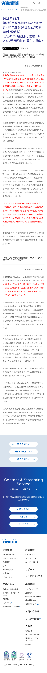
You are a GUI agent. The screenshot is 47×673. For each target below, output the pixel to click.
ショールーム (30, 555)
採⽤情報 (30, 584)
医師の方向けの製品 (10, 589)
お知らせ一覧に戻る (23, 451)
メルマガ (23, 517)
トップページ (5, 9)
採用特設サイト (31, 604)
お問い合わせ (23, 509)
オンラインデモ (31, 558)
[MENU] (44, 3)
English (28, 644)
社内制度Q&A (30, 600)
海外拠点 (6, 573)
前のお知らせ (23, 444)
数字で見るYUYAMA (33, 597)
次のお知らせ (23, 459)
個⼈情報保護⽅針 (32, 635)
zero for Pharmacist (11, 558)
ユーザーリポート (31, 562)
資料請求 (6, 599)
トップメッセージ (9, 555)
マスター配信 (32, 619)
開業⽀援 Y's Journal (11, 607)
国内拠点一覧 (8, 570)
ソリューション (8, 577)
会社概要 (6, 562)
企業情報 (7, 550)
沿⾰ (4, 566)
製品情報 (30, 550)
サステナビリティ (33, 576)
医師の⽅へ (8, 584)
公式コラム (23, 524)
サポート (29, 570)
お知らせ (15, 9)
